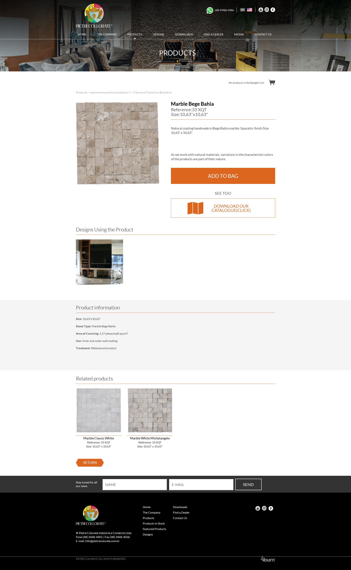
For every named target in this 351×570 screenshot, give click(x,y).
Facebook (273, 9)
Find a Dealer (213, 35)
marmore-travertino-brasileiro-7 (110, 92)
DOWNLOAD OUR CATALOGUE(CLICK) (231, 208)
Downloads (184, 35)
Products (134, 35)
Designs (158, 35)
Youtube (260, 9)
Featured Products (154, 529)
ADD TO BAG (223, 176)
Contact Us (263, 35)
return (90, 462)
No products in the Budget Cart (246, 82)
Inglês (249, 10)
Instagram (267, 9)
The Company (107, 35)
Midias (239, 35)
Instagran (264, 508)
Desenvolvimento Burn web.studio (268, 559)
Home (82, 35)
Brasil (242, 10)
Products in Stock (154, 523)
